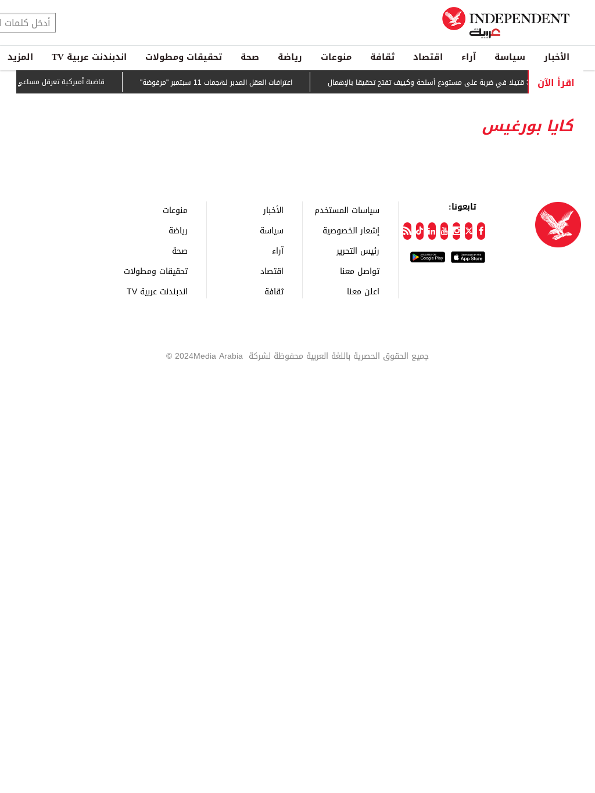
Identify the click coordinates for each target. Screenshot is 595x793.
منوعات (336, 57)
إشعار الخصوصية (350, 230)
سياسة (509, 57)
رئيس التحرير (357, 250)
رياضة (290, 57)
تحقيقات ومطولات (183, 57)
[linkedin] (432, 231)
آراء (468, 57)
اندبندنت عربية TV (89, 57)
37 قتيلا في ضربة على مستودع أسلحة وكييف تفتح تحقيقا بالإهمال (438, 82)
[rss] (407, 231)
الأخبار (556, 57)
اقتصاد (428, 57)
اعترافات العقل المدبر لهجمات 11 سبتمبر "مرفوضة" (223, 82)
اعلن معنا (363, 291)
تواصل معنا (359, 271)
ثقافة (382, 57)
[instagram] (456, 231)
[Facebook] (481, 231)
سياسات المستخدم (346, 210)
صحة (250, 57)
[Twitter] (468, 231)
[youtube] (444, 231)
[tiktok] (420, 231)
